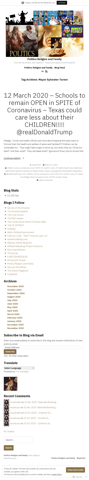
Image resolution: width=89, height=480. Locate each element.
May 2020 (12, 307)
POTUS (52, 177)
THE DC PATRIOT (15, 225)
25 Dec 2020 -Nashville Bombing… (41, 402)
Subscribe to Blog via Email (24, 335)
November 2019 (15, 328)
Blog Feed (59, 67)
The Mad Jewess (15, 218)
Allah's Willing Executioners (20, 232)
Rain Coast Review (16, 249)
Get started (61, 2)
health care (68, 168)
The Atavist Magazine (17, 270)
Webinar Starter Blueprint (19, 242)
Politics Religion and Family (44, 59)
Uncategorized (55, 171)
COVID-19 (39, 168)
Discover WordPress (16, 267)
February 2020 (14, 317)
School (41, 171)
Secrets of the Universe (18, 207)
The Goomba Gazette (17, 211)
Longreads (12, 274)
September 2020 (16, 293)
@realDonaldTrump (14, 174)
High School (10, 171)
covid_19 (54, 168)
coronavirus (24, 168)
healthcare (78, 168)
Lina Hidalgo (25, 177)
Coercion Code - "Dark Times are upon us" (27, 235)
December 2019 (15, 324)
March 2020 (13, 314)
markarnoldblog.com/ (17, 239)
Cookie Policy (56, 474)
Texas (47, 171)
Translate (24, 371)
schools (59, 177)
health (61, 168)
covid (32, 168)
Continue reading (12, 158)
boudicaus (15, 407)
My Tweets (9, 431)
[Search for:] (18, 439)
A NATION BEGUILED (17, 256)
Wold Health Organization (72, 171)
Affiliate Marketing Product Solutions (25, 246)
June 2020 (12, 303)
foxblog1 (11, 228)
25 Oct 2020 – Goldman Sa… (38, 412)
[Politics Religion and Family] (42, 71)
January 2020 (14, 321)
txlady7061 (36, 165)
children (10, 168)
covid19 (47, 168)
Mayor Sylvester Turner (39, 177)
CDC (24, 174)
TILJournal (12, 253)
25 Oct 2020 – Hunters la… (37, 418)
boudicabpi (15, 402)
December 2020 (15, 286)
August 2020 (13, 296)
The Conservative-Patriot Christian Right (26, 221)
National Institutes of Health (27, 171)
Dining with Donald (16, 260)
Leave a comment (46, 180)
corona (16, 168)
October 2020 (14, 289)
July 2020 (12, 300)
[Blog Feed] (46, 71)
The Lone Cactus (15, 214)
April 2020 (12, 310)
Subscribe (10, 352)
